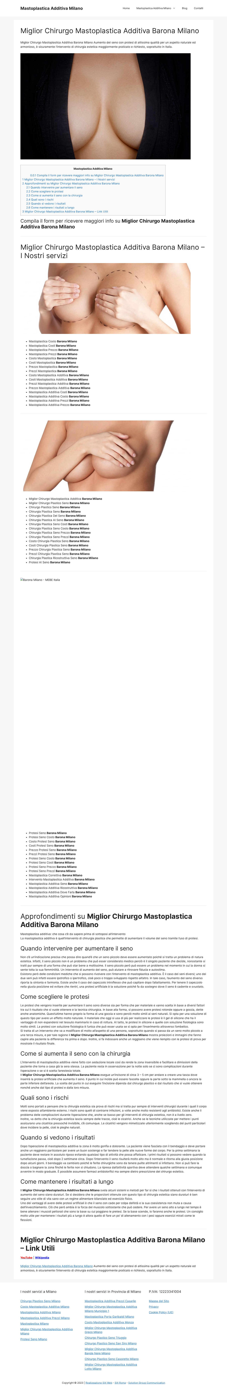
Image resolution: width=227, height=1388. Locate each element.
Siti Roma (120, 1382)
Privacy (154, 1306)
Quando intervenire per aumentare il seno (54, 187)
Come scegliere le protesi (44, 191)
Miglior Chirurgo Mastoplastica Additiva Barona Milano (56, 1266)
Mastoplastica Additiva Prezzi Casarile (110, 1301)
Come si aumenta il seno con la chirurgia (54, 195)
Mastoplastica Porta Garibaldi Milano (109, 1316)
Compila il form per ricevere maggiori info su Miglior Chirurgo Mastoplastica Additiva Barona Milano (97, 175)
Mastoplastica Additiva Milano (51, 8)
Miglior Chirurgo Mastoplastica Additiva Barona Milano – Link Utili (65, 211)
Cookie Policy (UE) (161, 1312)
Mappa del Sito (159, 1301)
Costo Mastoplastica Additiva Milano (44, 1306)
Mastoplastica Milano (34, 1323)
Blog (184, 8)
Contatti (198, 8)
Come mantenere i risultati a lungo (50, 207)
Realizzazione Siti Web (99, 1382)
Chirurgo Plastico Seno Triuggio (105, 1337)
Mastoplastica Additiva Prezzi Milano (45, 1318)
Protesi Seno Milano (33, 1339)
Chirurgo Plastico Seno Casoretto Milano (112, 1359)
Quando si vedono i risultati (46, 203)
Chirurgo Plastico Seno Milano (40, 1301)
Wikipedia (42, 1257)
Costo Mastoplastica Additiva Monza (109, 1322)
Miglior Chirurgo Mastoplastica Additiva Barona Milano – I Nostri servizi (68, 179)
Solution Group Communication (146, 1382)
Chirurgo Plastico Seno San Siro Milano (111, 1343)
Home (126, 8)
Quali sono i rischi (40, 199)
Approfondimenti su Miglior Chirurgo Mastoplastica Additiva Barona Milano (71, 183)
